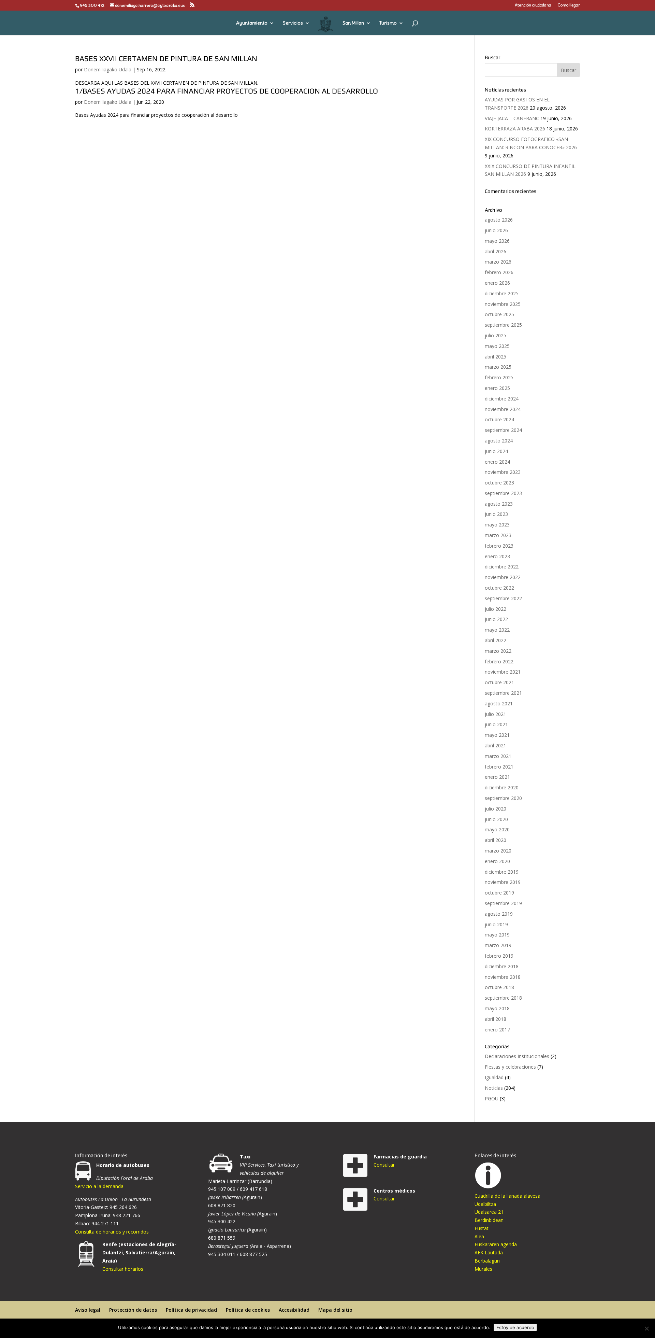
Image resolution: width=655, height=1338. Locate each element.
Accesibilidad (294, 1310)
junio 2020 (496, 819)
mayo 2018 (497, 1008)
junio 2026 (496, 230)
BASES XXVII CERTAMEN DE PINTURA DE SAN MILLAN (166, 58)
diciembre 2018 (502, 966)
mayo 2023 (497, 524)
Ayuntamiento (251, 23)
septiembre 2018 (503, 998)
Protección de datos (133, 1310)
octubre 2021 (499, 682)
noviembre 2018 (503, 977)
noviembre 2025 (503, 304)
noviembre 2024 (503, 409)
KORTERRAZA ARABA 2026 (515, 128)
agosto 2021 (499, 703)
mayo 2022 (497, 629)
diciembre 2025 (502, 293)
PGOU (491, 1098)
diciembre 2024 (502, 398)
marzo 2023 (498, 535)
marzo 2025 (498, 367)
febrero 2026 (499, 272)
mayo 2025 (497, 346)
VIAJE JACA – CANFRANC (512, 118)
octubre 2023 (499, 482)
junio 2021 (496, 724)
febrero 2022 (499, 661)
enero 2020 (497, 861)
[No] (646, 1328)
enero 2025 (497, 388)
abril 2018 (495, 1019)
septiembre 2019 (503, 903)
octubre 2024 (499, 419)
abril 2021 (495, 745)
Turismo (388, 23)
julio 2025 (495, 335)
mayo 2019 (497, 934)
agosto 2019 (499, 914)
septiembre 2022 (503, 598)
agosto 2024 (499, 440)
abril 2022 (495, 640)
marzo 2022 (498, 651)
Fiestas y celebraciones (510, 1067)
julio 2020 (495, 808)
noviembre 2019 (503, 882)
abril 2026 (495, 251)
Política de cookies (248, 1310)
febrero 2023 (499, 546)
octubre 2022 (499, 588)
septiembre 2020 (503, 798)
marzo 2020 (498, 850)
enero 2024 (497, 462)
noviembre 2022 (503, 577)
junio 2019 (496, 924)
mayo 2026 (497, 241)
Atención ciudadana (533, 5)
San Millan (353, 23)
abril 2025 (495, 356)
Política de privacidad (191, 1310)
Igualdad (494, 1077)
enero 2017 (497, 1029)
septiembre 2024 (503, 430)
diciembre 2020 (502, 787)
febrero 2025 (499, 377)
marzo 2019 (498, 945)
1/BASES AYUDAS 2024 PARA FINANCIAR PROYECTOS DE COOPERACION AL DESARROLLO (226, 90)
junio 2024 (496, 451)
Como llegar (568, 5)
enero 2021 (497, 777)
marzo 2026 (498, 261)
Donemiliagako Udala (107, 69)
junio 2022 (496, 619)
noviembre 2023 (503, 472)
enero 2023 (497, 556)
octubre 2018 (499, 987)
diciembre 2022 (502, 566)
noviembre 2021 (503, 671)
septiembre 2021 (503, 693)
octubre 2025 (499, 314)
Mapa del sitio (335, 1310)
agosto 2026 (499, 219)
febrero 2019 (499, 956)
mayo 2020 (497, 829)
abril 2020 (495, 840)
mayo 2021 (497, 735)
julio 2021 (495, 714)
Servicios (293, 23)
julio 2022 (495, 609)
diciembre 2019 (502, 872)
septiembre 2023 (503, 493)
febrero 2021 (499, 766)
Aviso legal (87, 1310)
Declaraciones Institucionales (517, 1056)
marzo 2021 (498, 756)
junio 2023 (496, 514)
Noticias (494, 1088)
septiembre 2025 (503, 325)
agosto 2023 (499, 504)
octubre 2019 (499, 892)
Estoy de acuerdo (515, 1327)
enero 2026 (497, 283)
